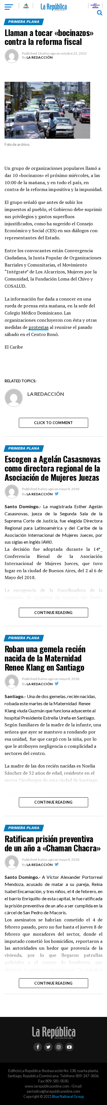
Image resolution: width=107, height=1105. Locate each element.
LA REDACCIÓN (40, 57)
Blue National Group (68, 1096)
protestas (39, 327)
